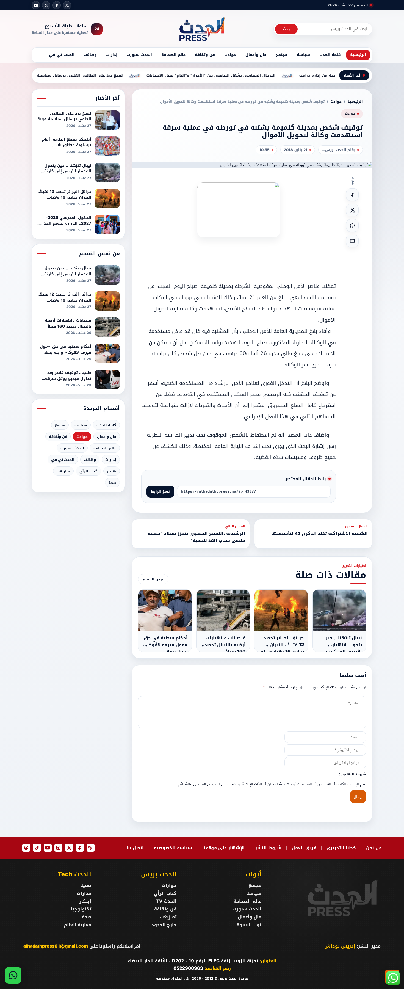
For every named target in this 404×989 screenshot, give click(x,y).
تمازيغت (63, 471)
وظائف (90, 54)
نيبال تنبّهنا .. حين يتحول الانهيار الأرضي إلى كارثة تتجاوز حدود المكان (67, 168)
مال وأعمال (256, 54)
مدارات (84, 893)
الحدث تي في (61, 54)
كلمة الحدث (330, 54)
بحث (286, 29)
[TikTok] (37, 848)
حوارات (169, 885)
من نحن (374, 848)
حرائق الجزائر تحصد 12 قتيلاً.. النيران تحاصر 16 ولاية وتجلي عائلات (64, 194)
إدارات (111, 54)
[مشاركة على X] (352, 210)
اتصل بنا (135, 848)
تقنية (85, 885)
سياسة (303, 54)
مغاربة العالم (77, 925)
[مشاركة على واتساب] (352, 225)
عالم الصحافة (173, 54)
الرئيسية (358, 54)
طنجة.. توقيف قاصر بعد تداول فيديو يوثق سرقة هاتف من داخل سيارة (68, 375)
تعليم (111, 471)
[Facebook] (56, 5)
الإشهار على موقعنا (223, 848)
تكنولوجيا (81, 909)
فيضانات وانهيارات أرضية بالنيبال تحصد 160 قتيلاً (68, 323)
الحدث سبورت (139, 54)
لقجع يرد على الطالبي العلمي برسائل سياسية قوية (90, 75)
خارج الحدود (163, 925)
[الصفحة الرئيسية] (202, 29)
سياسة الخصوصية (173, 848)
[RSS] (67, 5)
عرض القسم (153, 579)
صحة (112, 482)
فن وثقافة (205, 54)
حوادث (230, 54)
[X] (46, 5)
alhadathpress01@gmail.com (55, 946)
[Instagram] (58, 848)
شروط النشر (268, 848)
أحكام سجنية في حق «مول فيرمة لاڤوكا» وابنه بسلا (65, 349)
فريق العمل (304, 848)
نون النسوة (249, 925)
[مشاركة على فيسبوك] (352, 194)
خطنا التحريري (341, 848)
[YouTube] (36, 5)
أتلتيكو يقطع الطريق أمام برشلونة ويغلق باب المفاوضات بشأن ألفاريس (66, 142)
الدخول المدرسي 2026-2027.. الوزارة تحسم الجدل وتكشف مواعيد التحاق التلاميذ (66, 221)
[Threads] (26, 848)
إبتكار (85, 901)
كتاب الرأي (88, 471)
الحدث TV (166, 901)
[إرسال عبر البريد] (352, 241)
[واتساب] (13, 975)
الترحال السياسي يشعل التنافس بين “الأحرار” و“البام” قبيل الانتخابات (227, 75)
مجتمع (281, 54)
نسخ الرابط (160, 491)
